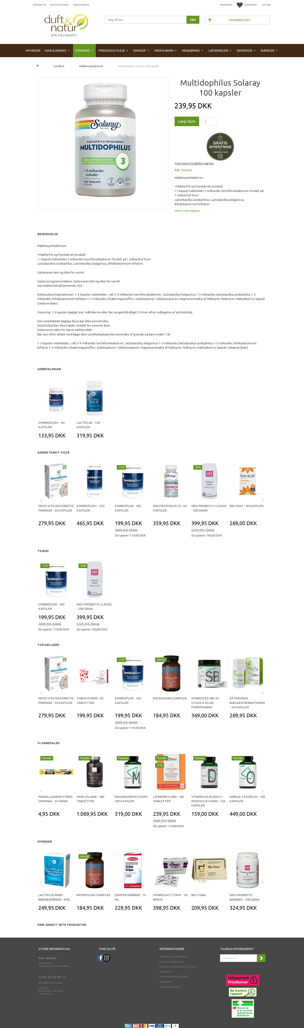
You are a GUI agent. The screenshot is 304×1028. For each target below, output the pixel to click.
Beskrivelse (47, 234)
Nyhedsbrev (166, 982)
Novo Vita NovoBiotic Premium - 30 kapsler (56, 508)
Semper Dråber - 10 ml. (130, 897)
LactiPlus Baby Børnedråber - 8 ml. (54, 897)
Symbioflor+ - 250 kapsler (90, 508)
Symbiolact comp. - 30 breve (170, 897)
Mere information (187, 210)
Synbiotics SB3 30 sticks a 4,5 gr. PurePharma (205, 702)
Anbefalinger (49, 369)
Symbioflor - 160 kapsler (128, 508)
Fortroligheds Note (171, 962)
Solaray (186, 170)
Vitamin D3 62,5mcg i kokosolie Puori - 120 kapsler (208, 801)
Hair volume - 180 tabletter (90, 799)
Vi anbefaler (48, 743)
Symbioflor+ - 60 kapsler (51, 425)
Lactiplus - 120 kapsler (88, 425)
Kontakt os (39, 5)
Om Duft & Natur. (59, 5)
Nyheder (44, 841)
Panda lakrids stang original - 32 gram (55, 799)
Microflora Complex (170, 698)
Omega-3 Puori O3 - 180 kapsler (247, 799)
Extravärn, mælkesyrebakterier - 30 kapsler (247, 702)
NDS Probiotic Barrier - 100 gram (244, 897)
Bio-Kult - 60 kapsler (246, 506)
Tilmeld (261, 958)
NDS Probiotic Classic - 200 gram (209, 508)
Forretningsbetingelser (173, 977)
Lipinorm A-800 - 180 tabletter (168, 799)
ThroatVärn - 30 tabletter (90, 700)
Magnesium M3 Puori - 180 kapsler (132, 799)
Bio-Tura (198, 895)
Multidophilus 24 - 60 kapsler (170, 508)
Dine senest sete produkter (61, 924)
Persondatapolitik (170, 987)
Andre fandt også (53, 452)
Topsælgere (48, 645)
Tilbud (43, 551)
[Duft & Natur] (66, 25)
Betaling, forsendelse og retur (177, 967)
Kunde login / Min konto (173, 957)
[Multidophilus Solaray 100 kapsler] (103, 142)
